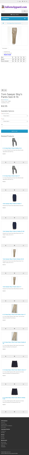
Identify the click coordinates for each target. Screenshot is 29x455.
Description (4, 48)
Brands (2, 436)
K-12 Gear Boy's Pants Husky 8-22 (12, 148)
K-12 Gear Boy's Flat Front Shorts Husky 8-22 (14, 398)
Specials (3, 438)
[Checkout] (26, 1)
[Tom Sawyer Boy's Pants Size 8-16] (14, 35)
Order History (4, 443)
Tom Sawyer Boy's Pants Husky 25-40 (13, 259)
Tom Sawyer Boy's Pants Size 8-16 (14, 23)
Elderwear (6, 99)
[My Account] (20, 1)
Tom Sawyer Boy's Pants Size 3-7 (12, 286)
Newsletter (3, 446)
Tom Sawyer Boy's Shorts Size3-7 (12, 203)
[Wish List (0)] (22, 1)
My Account (3, 442)
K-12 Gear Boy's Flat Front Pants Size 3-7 (14, 314)
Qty (2, 124)
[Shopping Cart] (24, 1)
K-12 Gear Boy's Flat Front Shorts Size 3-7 (14, 370)
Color (3, 119)
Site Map (3, 432)
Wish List (3, 445)
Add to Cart (14, 131)
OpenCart (8, 452)
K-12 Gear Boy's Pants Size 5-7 (11, 176)
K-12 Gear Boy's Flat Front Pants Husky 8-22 (14, 342)
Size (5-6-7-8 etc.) (5, 113)
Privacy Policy (4, 424)
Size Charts (3, 427)
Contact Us (3, 431)
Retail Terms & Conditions (6, 425)
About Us (3, 422)
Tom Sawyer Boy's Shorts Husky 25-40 (13, 231)
